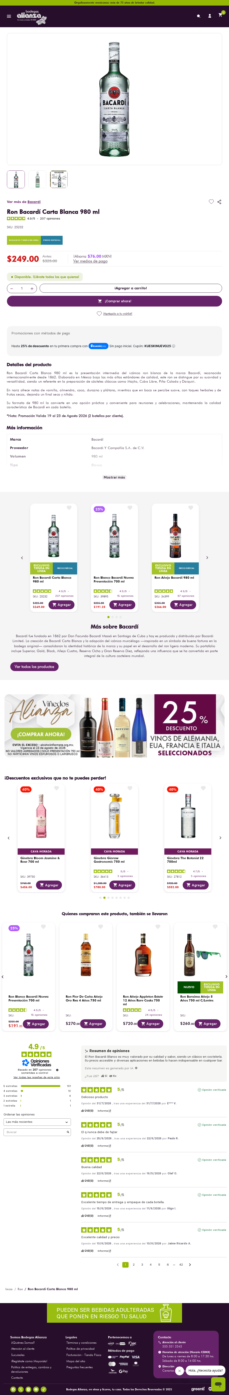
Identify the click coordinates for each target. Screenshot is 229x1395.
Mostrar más (114, 477)
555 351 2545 (172, 1346)
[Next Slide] (207, 557)
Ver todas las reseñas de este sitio (36, 1077)
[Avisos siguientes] (190, 1265)
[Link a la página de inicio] (8, 1289)
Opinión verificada (214, 1089)
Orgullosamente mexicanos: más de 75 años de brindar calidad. (114, 2)
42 (181, 1264)
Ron (20, 1289)
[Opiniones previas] (117, 1264)
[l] (210, 16)
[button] (90, 261)
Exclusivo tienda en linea (41, 568)
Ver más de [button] (24, 202)
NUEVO (189, 987)
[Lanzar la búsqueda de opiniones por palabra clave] (68, 1132)
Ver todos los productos (34, 666)
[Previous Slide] (22, 557)
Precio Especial (52, 240)
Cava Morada (41, 851)
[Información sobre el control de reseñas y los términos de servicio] (57, 1070)
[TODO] (136, 1068)
